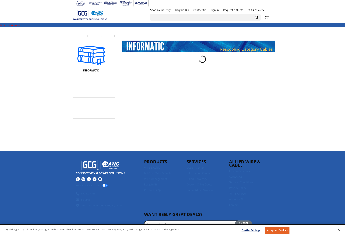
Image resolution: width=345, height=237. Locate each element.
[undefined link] (80, 3)
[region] (172, 230)
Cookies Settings (251, 230)
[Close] (339, 230)
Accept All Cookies (277, 230)
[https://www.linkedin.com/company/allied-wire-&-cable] (89, 179)
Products (155, 161)
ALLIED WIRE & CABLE (244, 163)
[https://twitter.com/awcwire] (94, 179)
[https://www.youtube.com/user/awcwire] (100, 179)
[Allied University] (91, 59)
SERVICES (196, 161)
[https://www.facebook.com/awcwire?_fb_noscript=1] (78, 179)
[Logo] (100, 167)
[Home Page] (94, 15)
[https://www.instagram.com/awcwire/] (83, 179)
